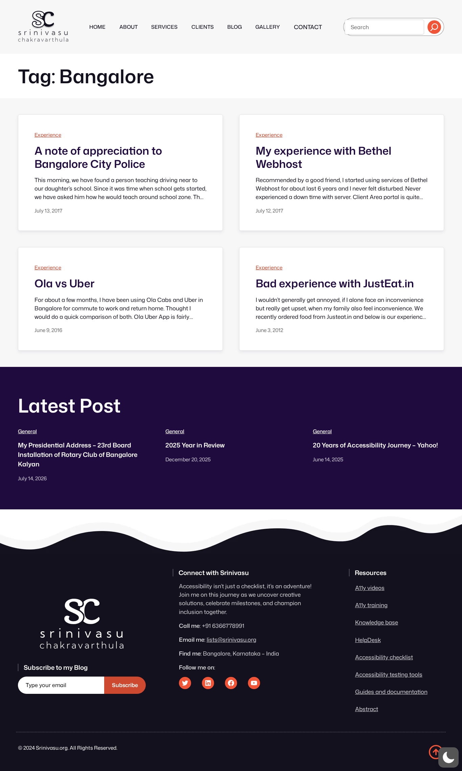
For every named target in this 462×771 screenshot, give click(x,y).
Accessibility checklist (384, 657)
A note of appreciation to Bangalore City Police (98, 157)
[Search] (434, 27)
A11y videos (370, 588)
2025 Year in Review (195, 445)
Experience (47, 134)
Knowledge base (376, 622)
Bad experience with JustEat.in (335, 283)
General (27, 431)
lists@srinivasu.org (231, 639)
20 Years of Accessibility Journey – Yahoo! (375, 445)
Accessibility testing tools (388, 674)
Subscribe (125, 685)
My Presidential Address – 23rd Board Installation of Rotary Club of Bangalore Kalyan (77, 454)
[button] (448, 757)
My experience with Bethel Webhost (323, 157)
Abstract (366, 709)
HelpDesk (368, 640)
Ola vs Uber (64, 283)
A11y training (371, 605)
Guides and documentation (391, 692)
